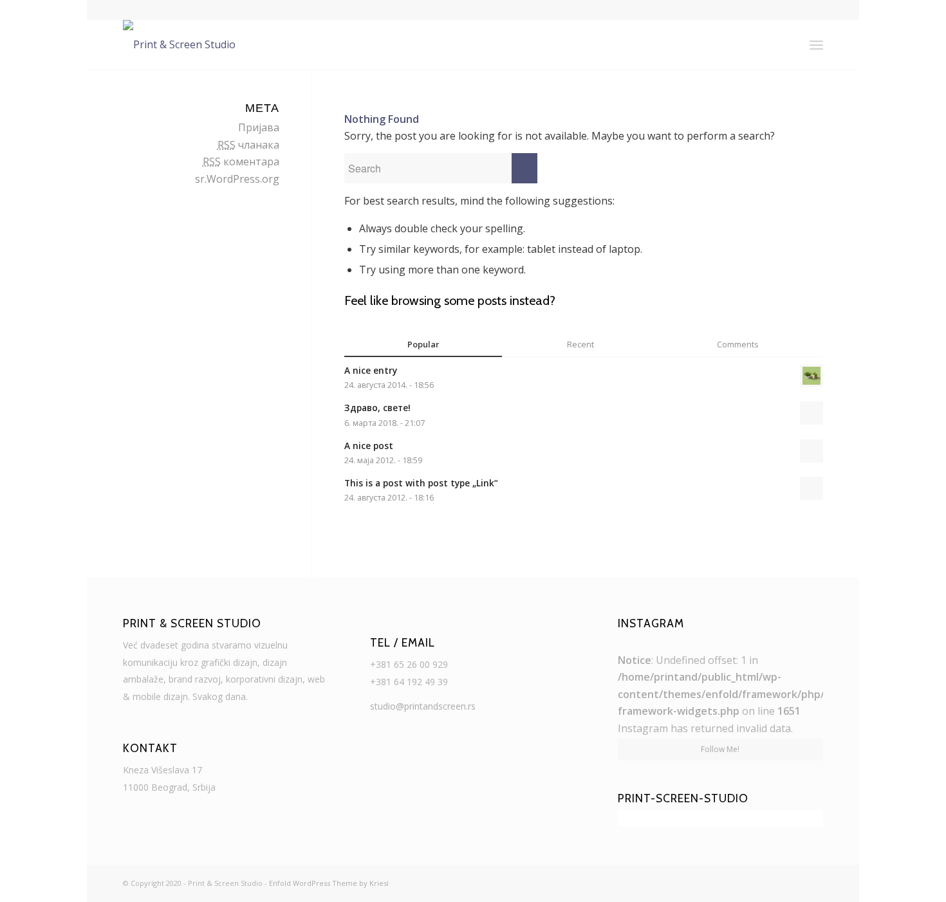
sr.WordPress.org (237, 179)
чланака (248, 145)
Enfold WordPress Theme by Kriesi (329, 883)
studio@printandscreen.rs (423, 706)
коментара (241, 161)
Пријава (258, 127)
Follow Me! (720, 749)
